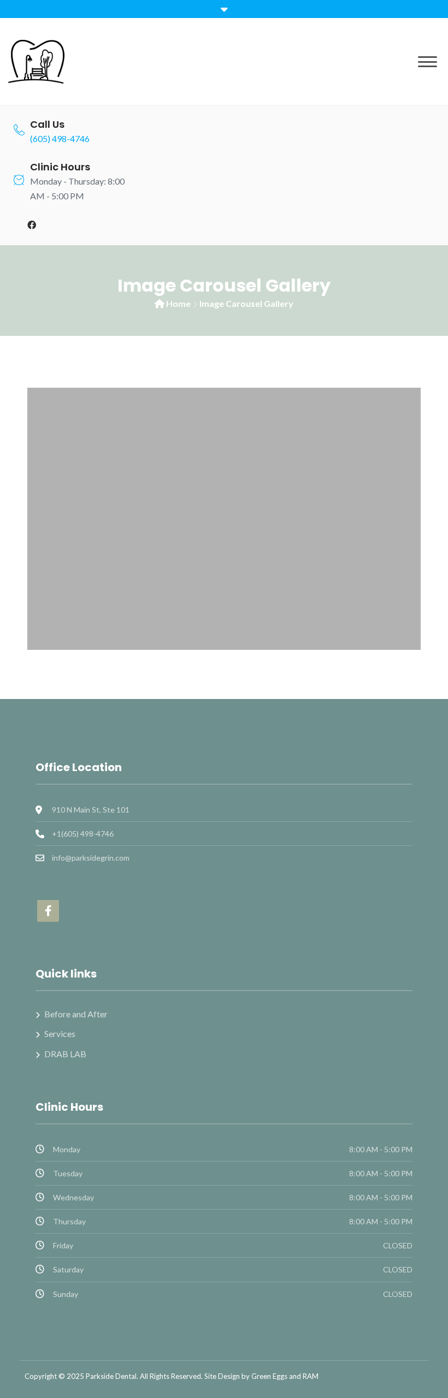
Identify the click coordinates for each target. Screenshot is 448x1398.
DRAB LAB (65, 1053)
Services (59, 1033)
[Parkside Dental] (36, 60)
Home (178, 303)
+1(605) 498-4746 (83, 833)
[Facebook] (31, 225)
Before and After (76, 1014)
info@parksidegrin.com (90, 857)
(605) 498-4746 (60, 138)
